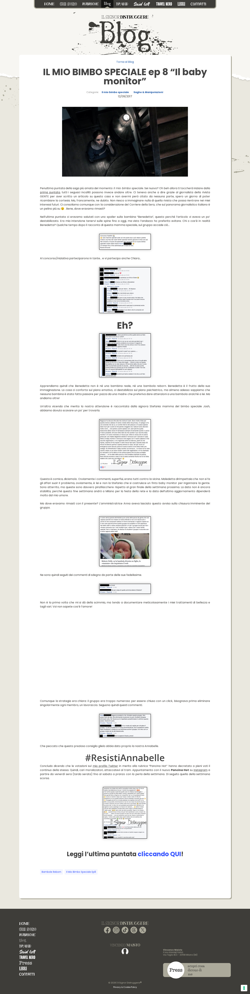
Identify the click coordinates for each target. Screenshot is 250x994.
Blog (22, 940)
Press (25, 963)
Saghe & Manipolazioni (148, 92)
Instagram (200, 770)
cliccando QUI (159, 854)
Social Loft (27, 952)
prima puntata (50, 192)
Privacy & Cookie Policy (125, 987)
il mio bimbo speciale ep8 (81, 872)
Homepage (24, 924)
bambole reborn (51, 872)
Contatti (27, 974)
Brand (25, 946)
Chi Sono (27, 929)
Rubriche (27, 935)
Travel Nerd (27, 957)
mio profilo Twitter (105, 766)
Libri (23, 968)
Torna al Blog (125, 62)
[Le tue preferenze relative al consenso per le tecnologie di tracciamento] (244, 988)
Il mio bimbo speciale (115, 92)
